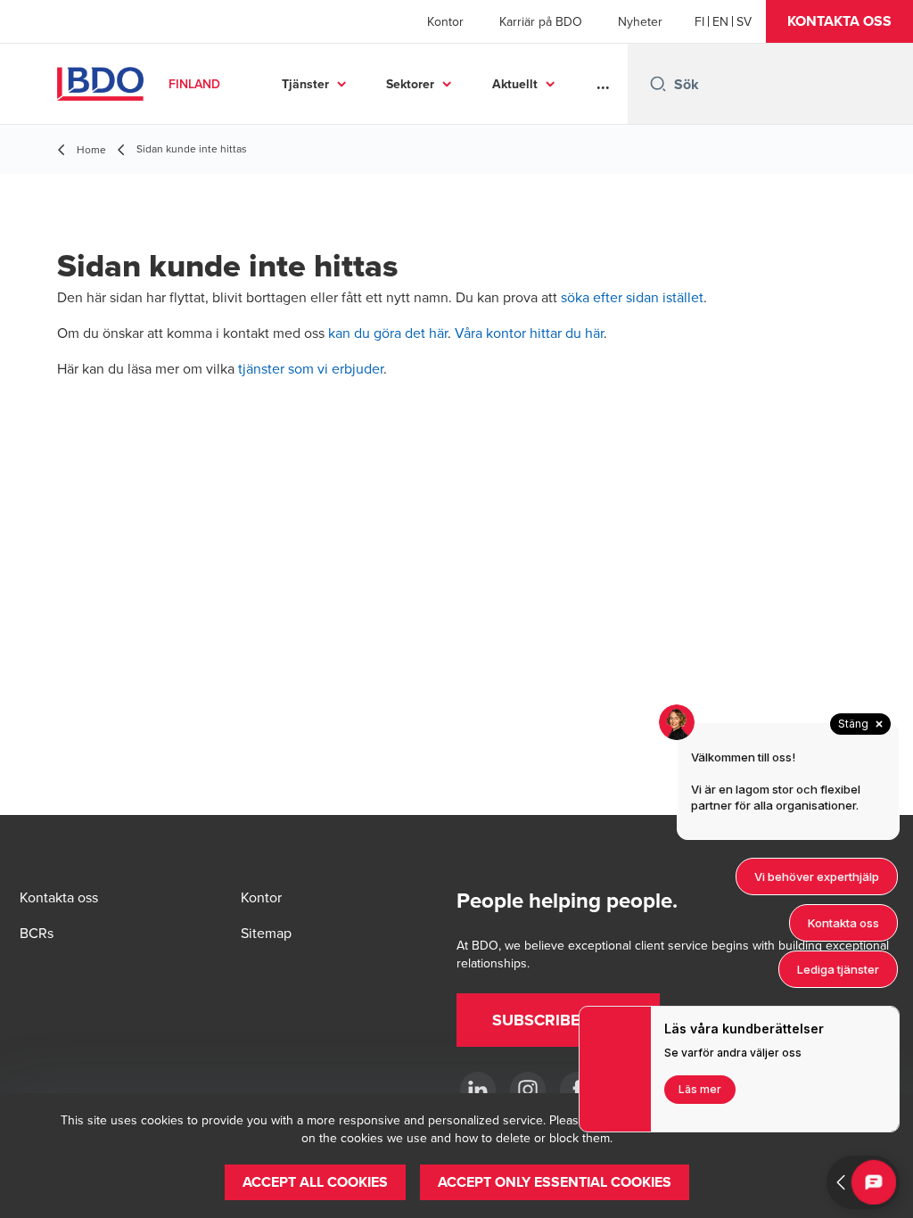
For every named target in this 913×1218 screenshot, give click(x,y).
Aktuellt (515, 84)
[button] (839, 21)
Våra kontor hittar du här (529, 332)
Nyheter (640, 21)
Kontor (445, 21)
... (603, 83)
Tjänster (305, 84)
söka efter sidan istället (632, 297)
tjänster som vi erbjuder (310, 368)
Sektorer (410, 84)
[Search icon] (658, 84)
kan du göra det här (388, 332)
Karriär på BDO (540, 21)
